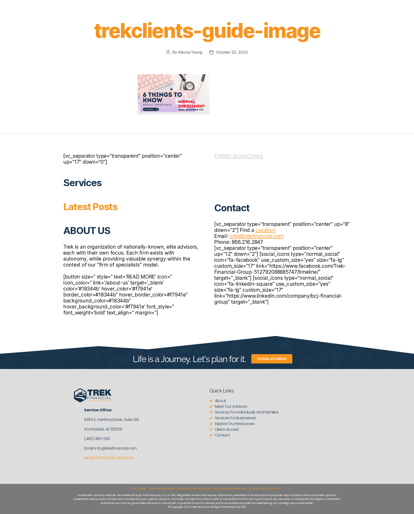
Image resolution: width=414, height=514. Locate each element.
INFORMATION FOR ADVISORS (108, 458)
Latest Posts (90, 206)
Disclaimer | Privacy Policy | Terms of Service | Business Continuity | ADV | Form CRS (229, 488)
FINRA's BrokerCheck (238, 156)
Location (265, 230)
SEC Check (140, 488)
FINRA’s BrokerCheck (162, 488)
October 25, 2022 (232, 52)
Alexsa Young (190, 52)
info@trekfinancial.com (256, 236)
